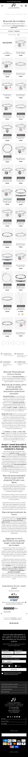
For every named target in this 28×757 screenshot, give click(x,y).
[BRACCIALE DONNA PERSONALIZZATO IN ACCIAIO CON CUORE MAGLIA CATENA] (7, 149)
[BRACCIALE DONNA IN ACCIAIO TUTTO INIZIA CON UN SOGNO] (7, 170)
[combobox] (4, 661)
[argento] (19, 314)
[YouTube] (17, 716)
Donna (14, 14)
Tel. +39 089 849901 (14, 707)
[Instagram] (10, 716)
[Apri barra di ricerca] (21, 6)
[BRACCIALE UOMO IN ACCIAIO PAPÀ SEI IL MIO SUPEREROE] (7, 256)
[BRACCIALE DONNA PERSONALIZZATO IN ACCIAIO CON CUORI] (7, 277)
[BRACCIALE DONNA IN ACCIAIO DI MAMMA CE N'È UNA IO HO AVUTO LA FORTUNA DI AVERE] (21, 85)
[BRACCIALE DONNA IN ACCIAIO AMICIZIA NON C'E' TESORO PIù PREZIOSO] (21, 149)
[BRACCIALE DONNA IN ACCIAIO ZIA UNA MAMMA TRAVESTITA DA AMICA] (7, 192)
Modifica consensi (14, 730)
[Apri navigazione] (2, 6)
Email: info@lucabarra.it (14, 710)
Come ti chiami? (5, 650)
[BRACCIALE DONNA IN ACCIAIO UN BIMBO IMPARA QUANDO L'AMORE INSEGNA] (7, 213)
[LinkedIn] (19, 716)
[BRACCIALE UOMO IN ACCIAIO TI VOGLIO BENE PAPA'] (21, 106)
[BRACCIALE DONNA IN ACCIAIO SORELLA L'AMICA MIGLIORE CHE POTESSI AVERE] (21, 256)
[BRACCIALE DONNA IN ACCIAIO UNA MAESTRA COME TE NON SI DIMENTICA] (21, 127)
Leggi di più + (14, 27)
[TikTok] (12, 716)
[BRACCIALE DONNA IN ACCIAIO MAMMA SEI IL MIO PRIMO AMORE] (21, 323)
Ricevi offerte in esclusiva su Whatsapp (11, 659)
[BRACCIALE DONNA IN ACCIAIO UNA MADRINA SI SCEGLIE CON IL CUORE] (21, 213)
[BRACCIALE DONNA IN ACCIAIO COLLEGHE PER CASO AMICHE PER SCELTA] (21, 43)
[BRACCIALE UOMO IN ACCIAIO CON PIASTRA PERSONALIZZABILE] (21, 64)
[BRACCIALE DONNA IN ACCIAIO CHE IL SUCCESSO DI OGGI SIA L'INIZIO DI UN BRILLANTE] (21, 170)
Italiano (13, 734)
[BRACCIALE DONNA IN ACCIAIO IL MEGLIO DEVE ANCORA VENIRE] (7, 106)
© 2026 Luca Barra (14, 752)
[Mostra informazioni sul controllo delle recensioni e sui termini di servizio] (25, 602)
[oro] (22, 314)
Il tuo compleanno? (18, 650)
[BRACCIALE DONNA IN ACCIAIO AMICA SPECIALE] (7, 85)
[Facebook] (8, 716)
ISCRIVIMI (14, 669)
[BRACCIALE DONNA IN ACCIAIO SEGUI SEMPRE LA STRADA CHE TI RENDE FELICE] (7, 64)
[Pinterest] (14, 716)
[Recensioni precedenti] (1, 614)
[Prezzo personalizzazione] (7, 43)
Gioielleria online (8, 14)
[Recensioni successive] (27, 614)
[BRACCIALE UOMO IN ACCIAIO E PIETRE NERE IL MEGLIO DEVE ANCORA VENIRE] (21, 277)
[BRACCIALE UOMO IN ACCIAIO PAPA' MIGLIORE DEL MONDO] (7, 298)
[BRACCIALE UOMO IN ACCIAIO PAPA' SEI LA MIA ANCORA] (7, 234)
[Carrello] (26, 6)
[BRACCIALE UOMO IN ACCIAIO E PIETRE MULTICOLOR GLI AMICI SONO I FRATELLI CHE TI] (21, 192)
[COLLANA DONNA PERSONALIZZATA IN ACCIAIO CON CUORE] (21, 298)
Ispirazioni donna (19, 14)
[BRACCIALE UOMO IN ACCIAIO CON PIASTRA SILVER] (7, 323)
